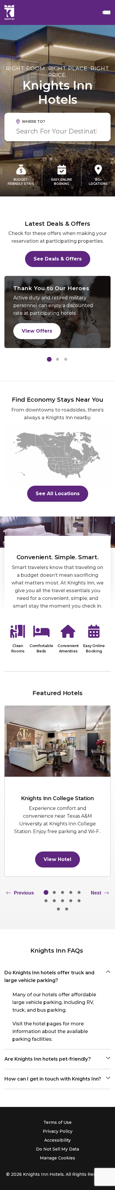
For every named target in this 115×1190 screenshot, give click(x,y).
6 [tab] (46, 900)
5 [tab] (79, 892)
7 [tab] (54, 900)
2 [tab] (57, 359)
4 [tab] (70, 892)
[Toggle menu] (107, 12)
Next (96, 892)
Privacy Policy (58, 1131)
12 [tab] (66, 909)
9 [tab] (70, 900)
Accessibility (57, 1140)
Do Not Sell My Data (57, 1149)
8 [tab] (62, 900)
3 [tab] (65, 359)
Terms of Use (57, 1122)
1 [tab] (49, 359)
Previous (24, 892)
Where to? (33, 121)
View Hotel (57, 859)
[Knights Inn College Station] (57, 741)
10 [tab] (79, 900)
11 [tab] (58, 909)
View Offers (37, 331)
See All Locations (58, 493)
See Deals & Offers (58, 259)
